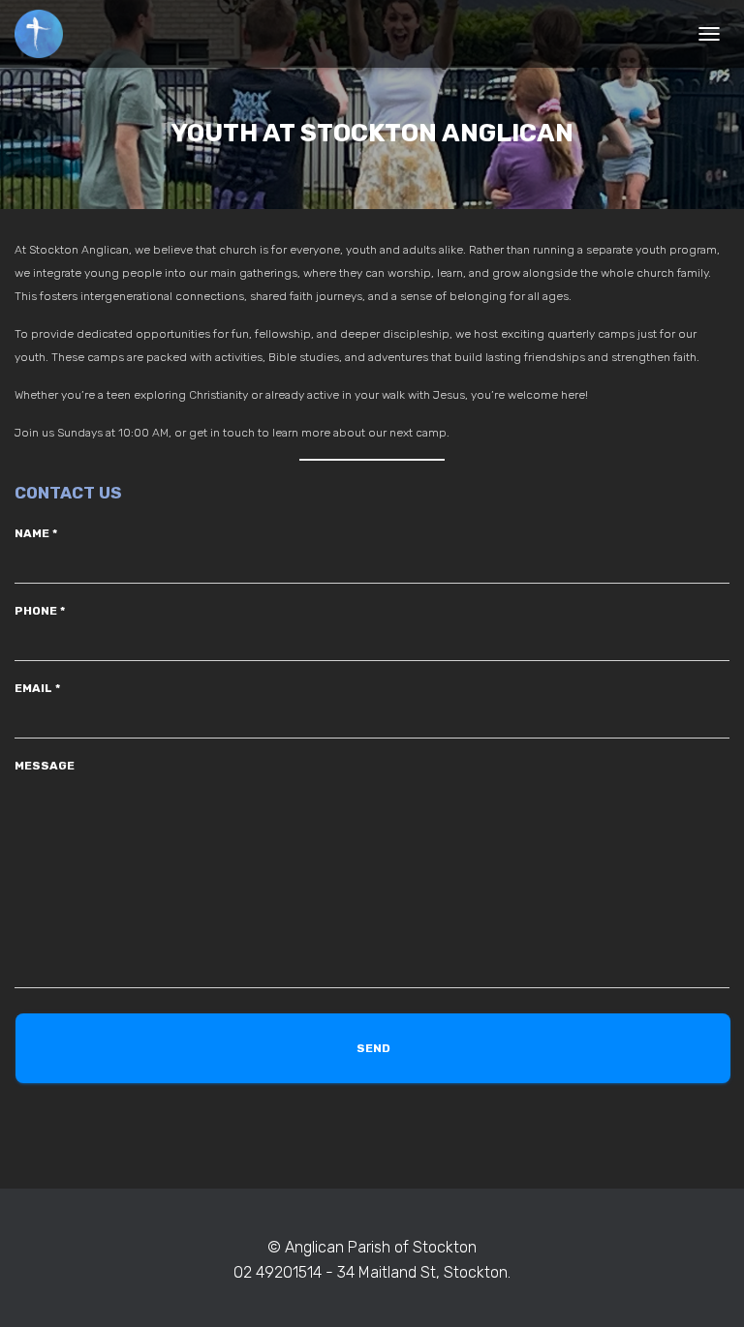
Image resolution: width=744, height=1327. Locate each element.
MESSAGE (45, 765)
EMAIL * (37, 688)
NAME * (36, 533)
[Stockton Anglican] (46, 34)
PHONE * (40, 611)
